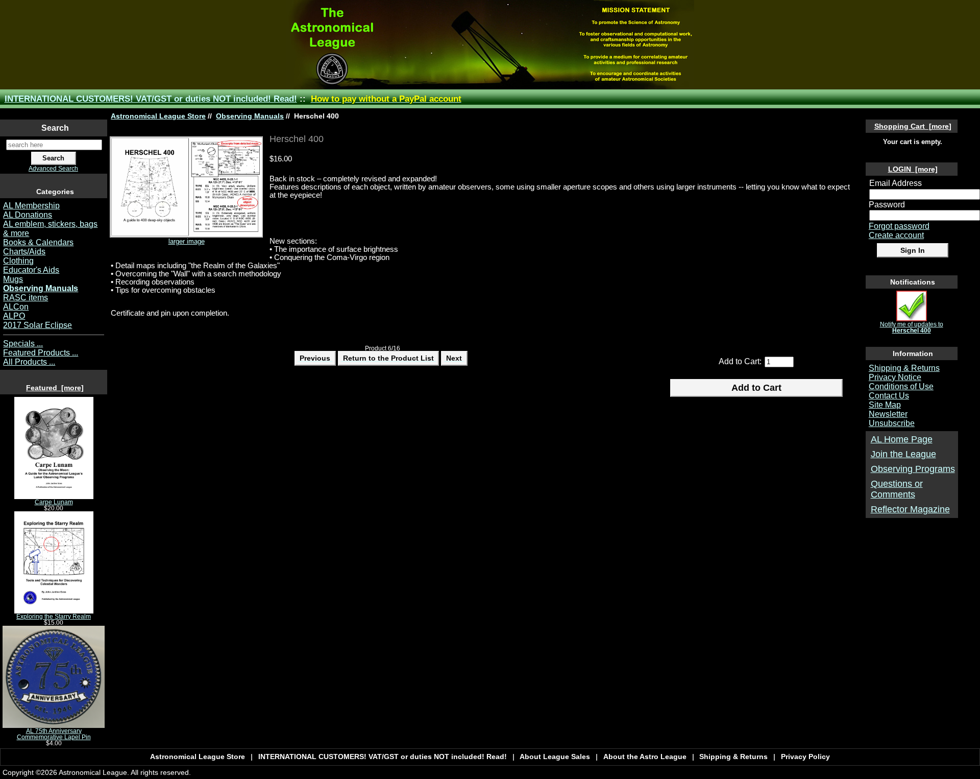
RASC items (25, 297)
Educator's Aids (31, 270)
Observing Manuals (250, 116)
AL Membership (31, 205)
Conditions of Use (901, 386)
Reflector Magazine (910, 509)
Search (55, 128)
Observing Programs (913, 469)
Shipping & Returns (904, 368)
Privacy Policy (805, 757)
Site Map (885, 404)
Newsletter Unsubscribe (892, 419)
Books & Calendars (38, 242)
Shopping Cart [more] (912, 126)
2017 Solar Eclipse (37, 325)
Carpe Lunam (54, 502)
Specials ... (23, 343)
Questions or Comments (897, 489)
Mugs (13, 279)
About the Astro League (645, 757)
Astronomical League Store (158, 116)
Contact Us (889, 395)
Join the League (903, 454)
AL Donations (27, 214)
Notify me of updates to (911, 327)
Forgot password (899, 226)
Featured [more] (55, 388)
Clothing (18, 260)
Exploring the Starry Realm (53, 616)
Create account (896, 235)
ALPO (14, 316)
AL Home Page (902, 439)
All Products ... (29, 362)
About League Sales (555, 757)
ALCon (16, 306)
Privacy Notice (895, 377)
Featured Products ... (40, 352)
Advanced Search (53, 169)
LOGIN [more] (913, 169)
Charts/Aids (24, 251)
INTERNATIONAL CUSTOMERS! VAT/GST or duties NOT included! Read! (151, 99)
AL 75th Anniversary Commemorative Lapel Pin (54, 734)
